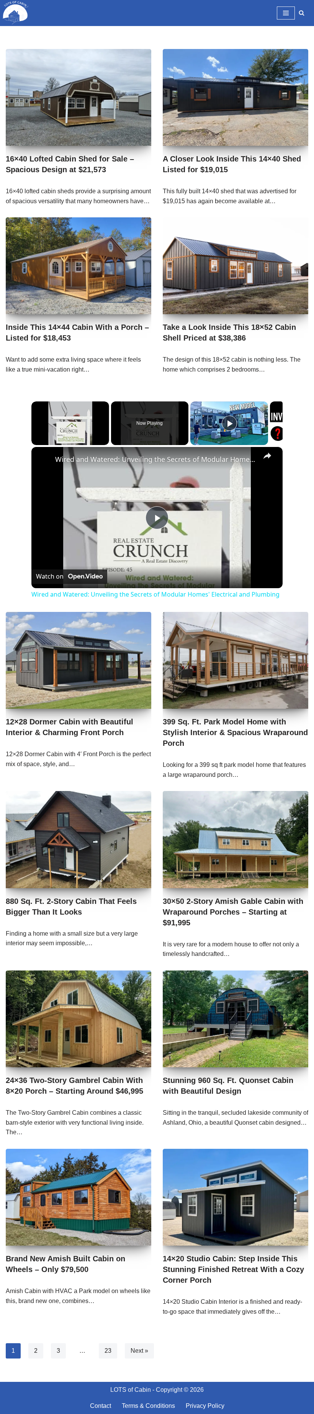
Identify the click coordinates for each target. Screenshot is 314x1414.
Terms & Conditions (148, 1406)
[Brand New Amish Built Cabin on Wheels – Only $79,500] (78, 1197)
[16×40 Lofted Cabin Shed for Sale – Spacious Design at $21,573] (78, 97)
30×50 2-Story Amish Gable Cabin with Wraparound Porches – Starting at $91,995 (233, 912)
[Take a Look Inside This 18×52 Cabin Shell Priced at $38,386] (235, 265)
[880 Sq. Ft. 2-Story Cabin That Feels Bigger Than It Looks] (78, 839)
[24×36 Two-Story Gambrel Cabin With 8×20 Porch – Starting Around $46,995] (78, 1018)
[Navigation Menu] (286, 13)
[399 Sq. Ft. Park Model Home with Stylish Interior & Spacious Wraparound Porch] (235, 660)
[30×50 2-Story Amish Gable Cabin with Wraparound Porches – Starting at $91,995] (235, 839)
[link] (43, 459)
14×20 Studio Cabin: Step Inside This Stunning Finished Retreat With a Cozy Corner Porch (233, 1269)
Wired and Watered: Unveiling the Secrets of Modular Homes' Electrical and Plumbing (156, 459)
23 (108, 1350)
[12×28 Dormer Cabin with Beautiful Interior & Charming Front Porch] (78, 660)
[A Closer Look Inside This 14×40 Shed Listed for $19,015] (235, 97)
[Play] (229, 423)
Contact (100, 1406)
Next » (139, 1350)
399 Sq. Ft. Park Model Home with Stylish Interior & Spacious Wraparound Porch (235, 732)
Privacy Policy (205, 1406)
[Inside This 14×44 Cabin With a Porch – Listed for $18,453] (78, 265)
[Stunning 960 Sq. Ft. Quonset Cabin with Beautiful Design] (235, 1018)
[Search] (301, 13)
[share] (267, 456)
